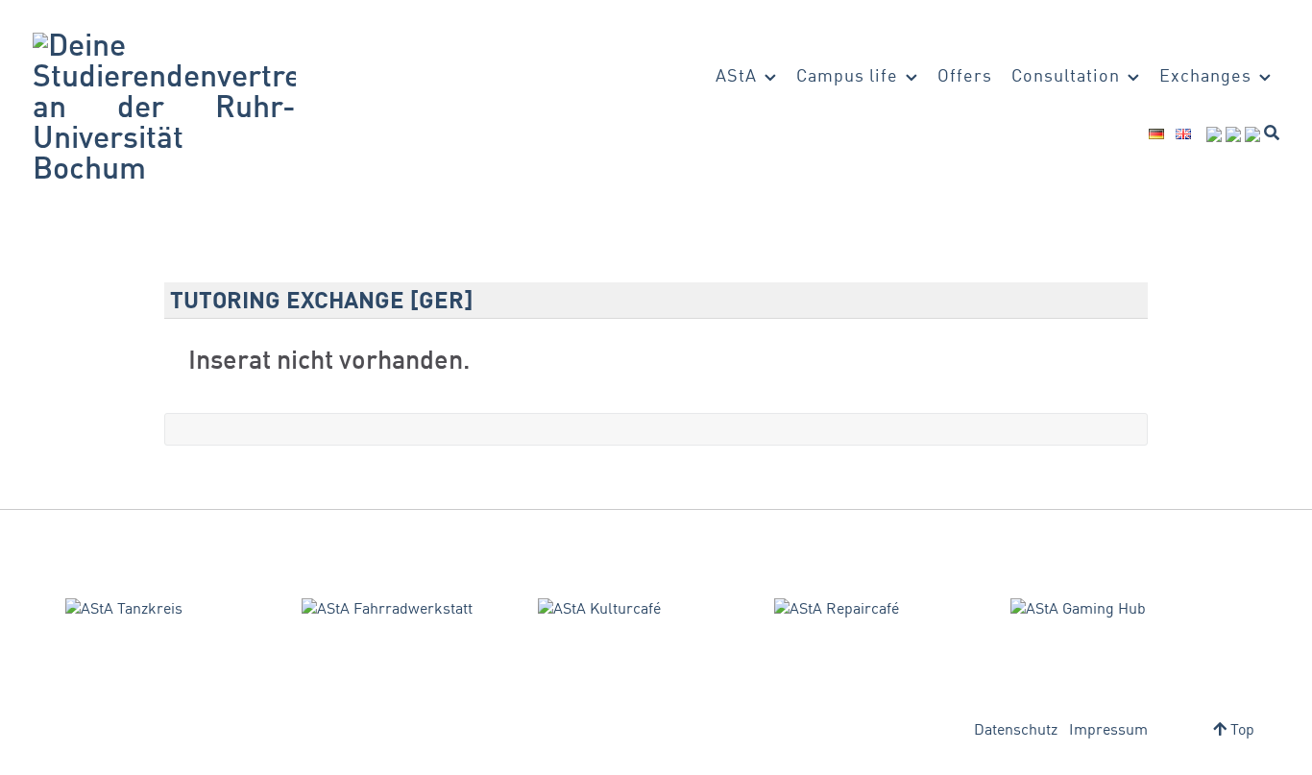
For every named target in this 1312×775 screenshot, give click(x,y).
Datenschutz (1015, 731)
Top (1240, 731)
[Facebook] (1214, 134)
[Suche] (1271, 132)
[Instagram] (1233, 134)
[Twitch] (1252, 134)
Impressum (1108, 731)
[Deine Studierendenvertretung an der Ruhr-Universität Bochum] (164, 109)
